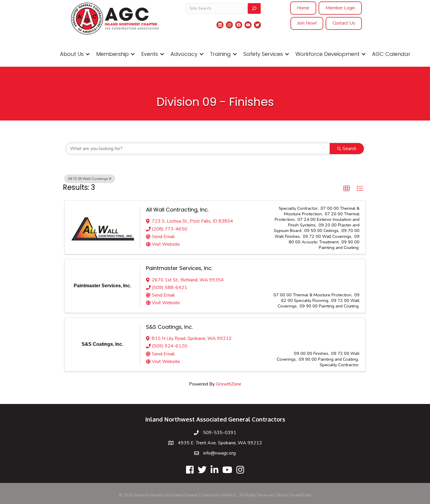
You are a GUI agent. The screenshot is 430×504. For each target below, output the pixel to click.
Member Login (340, 8)
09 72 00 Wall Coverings (88, 178)
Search (349, 148)
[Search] (254, 8)
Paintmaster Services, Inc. (179, 268)
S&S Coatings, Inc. (169, 327)
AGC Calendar (391, 54)
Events (149, 54)
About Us (72, 54)
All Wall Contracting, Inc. (177, 209)
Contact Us (344, 23)
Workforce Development (327, 54)
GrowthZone (228, 384)
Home (303, 8)
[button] (346, 189)
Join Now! (307, 23)
